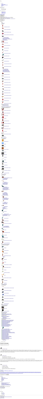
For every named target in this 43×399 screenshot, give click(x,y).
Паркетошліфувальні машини (6, 70)
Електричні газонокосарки (5, 188)
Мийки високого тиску (4, 383)
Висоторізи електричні (5, 183)
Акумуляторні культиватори (6, 198)
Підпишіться (7, 374)
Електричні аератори (5, 179)
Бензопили (4, 207)
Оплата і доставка (3, 4)
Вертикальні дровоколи (5, 194)
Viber (2, 393)
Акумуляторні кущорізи (5, 202)
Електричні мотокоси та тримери (6, 215)
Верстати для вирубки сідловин (6, 38)
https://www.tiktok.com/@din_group (4, 372)
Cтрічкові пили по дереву (5, 69)
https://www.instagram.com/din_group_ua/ (12, 372)
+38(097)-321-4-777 (13, 18)
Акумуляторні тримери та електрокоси (7, 214)
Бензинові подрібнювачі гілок (6, 226)
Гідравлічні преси (5, 39)
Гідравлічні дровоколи (5, 193)
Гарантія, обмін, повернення (5, 378)
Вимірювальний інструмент (6, 105)
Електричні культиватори (5, 199)
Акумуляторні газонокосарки (6, 187)
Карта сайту (3, 379)
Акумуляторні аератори (5, 178)
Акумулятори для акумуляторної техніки (6, 384)
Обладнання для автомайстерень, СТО (6, 382)
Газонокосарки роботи (5, 189)
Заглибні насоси (4, 317)
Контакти (3, 5)
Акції (2, 380)
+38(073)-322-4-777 (5, 18)
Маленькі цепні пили (5, 208)
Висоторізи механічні (5, 184)
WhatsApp (3, 394)
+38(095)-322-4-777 (4, 12)
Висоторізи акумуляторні (5, 182)
